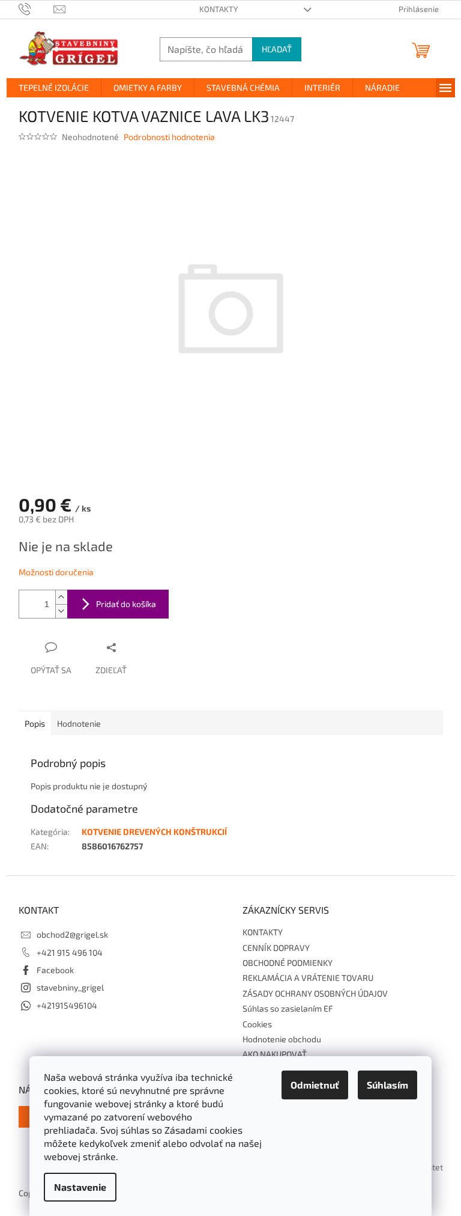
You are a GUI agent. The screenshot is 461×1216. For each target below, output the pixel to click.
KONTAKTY (218, 9)
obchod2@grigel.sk (72, 934)
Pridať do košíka (126, 604)
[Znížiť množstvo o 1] (61, 611)
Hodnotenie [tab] (79, 723)
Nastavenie (80, 1187)
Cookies (257, 1024)
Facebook (55, 970)
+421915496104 (67, 1005)
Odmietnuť (315, 1084)
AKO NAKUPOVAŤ (275, 1054)
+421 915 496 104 (70, 952)
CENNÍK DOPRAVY (276, 948)
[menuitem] (54, 87)
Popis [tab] (35, 723)
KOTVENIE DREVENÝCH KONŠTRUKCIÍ (154, 831)
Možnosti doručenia (56, 572)
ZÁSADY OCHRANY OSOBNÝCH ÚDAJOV (315, 993)
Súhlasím (387, 1084)
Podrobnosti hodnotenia (169, 137)
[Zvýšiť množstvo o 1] (61, 597)
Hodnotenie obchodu (282, 1039)
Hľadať (277, 49)
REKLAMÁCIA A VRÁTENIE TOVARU (308, 978)
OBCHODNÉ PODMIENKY (288, 963)
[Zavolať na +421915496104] (36, 8)
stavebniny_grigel (70, 987)
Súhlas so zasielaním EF (288, 1008)
